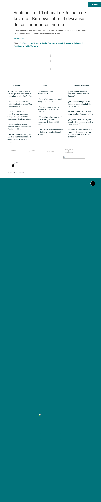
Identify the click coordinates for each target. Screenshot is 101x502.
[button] (83, 4)
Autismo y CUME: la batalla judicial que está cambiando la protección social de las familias (20, 93)
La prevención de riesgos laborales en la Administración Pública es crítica (19, 126)
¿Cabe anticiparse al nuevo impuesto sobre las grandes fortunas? (48, 109)
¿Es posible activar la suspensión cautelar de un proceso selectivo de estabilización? (80, 121)
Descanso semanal (55, 43)
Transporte (68, 43)
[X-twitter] (50, 436)
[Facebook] (43, 436)
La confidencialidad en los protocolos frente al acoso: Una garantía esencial (20, 103)
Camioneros (27, 43)
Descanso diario (40, 43)
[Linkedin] (58, 436)
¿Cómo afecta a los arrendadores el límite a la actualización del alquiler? (50, 132)
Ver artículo (19, 38)
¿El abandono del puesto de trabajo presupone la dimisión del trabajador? (79, 103)
